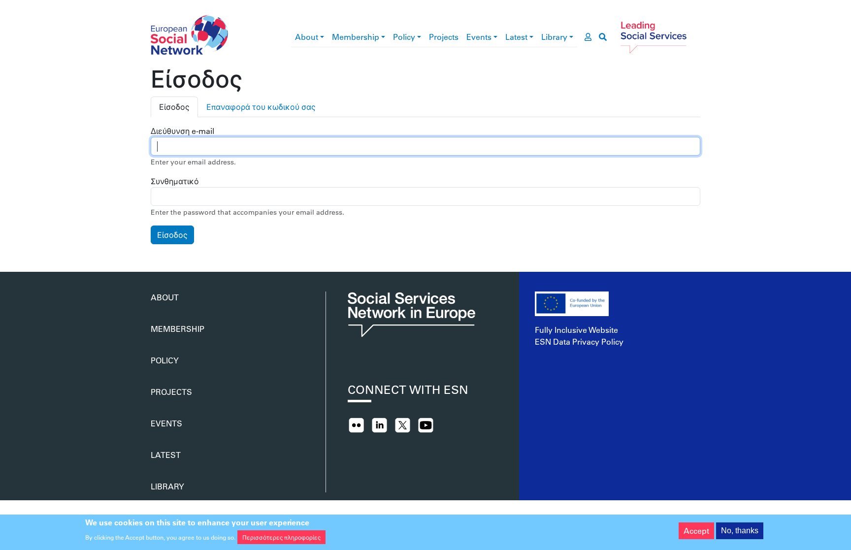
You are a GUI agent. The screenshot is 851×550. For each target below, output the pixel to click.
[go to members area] (588, 37)
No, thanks (739, 530)
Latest (516, 37)
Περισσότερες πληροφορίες (281, 537)
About (306, 37)
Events (478, 37)
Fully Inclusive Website (576, 329)
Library (554, 37)
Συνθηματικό (175, 181)
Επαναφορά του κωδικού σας (261, 106)
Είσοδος (174, 106)
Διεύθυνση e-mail (182, 131)
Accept (696, 530)
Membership (355, 37)
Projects (443, 37)
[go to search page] (603, 37)
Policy (404, 37)
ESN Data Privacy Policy (579, 341)
